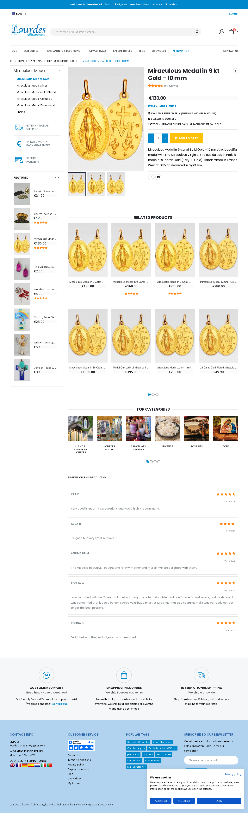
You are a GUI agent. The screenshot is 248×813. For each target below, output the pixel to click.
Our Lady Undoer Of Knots (162, 748)
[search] (197, 32)
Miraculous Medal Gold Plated (36, 92)
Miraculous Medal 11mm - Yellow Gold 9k (175, 367)
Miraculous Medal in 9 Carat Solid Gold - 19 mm (175, 281)
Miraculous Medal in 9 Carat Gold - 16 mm (87, 281)
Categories (31, 51)
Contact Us (230, 51)
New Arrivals (98, 51)
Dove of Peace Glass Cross (45, 367)
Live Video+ (159, 51)
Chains (20, 112)
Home (13, 51)
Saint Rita (148, 754)
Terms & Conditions (79, 760)
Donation (182, 51)
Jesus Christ (133, 754)
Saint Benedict (152, 760)
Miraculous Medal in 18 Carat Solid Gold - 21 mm (87, 367)
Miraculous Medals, (175, 124)
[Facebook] (151, 177)
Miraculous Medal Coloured (34, 99)
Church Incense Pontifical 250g (45, 214)
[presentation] (55, 177)
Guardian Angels (136, 748)
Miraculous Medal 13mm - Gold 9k (218, 281)
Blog (142, 51)
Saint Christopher (136, 766)
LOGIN (233, 13)
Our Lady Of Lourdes (138, 741)
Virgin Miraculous (162, 741)
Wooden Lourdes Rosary (45, 289)
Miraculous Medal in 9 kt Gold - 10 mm (45, 239)
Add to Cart (188, 138)
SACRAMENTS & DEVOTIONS (63, 51)
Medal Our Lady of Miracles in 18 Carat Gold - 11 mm (131, 367)
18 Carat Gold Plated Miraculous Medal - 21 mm (218, 367)
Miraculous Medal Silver (31, 85)
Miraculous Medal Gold (62, 61)
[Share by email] (158, 177)
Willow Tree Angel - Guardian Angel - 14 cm (45, 342)
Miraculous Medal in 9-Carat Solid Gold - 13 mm (131, 281)
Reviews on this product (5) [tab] (87, 477)
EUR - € (21, 13)
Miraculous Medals (29, 61)
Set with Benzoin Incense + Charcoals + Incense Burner (45, 191)
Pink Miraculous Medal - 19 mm (45, 267)
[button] (233, 32)
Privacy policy (76, 764)
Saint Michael (134, 760)
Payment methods (79, 769)
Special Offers (122, 51)
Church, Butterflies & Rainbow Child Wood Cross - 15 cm (45, 317)
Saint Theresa (164, 754)
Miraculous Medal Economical (35, 105)
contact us (60, 704)
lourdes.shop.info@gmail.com (27, 745)
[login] (221, 31)
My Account (74, 783)
